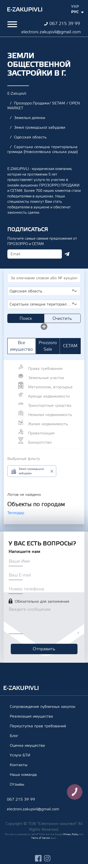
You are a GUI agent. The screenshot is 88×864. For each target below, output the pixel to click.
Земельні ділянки (29, 117)
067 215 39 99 (64, 23)
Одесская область (30, 137)
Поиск (26, 318)
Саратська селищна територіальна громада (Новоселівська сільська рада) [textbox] (42, 304)
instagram (47, 858)
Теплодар (15, 512)
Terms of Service (40, 837)
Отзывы (17, 784)
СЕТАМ (70, 346)
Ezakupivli (24, 9)
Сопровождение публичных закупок (42, 706)
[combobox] (44, 291)
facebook (38, 858)
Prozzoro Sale (48, 346)
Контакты (18, 764)
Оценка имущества (27, 745)
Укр (75, 6)
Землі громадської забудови (39, 127)
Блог (14, 735)
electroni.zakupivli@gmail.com (51, 32)
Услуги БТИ (20, 755)
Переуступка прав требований (38, 726)
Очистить (62, 318)
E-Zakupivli (16, 93)
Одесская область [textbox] (42, 291)
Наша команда (23, 774)
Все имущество (21, 346)
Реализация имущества (31, 716)
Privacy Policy (70, 834)
